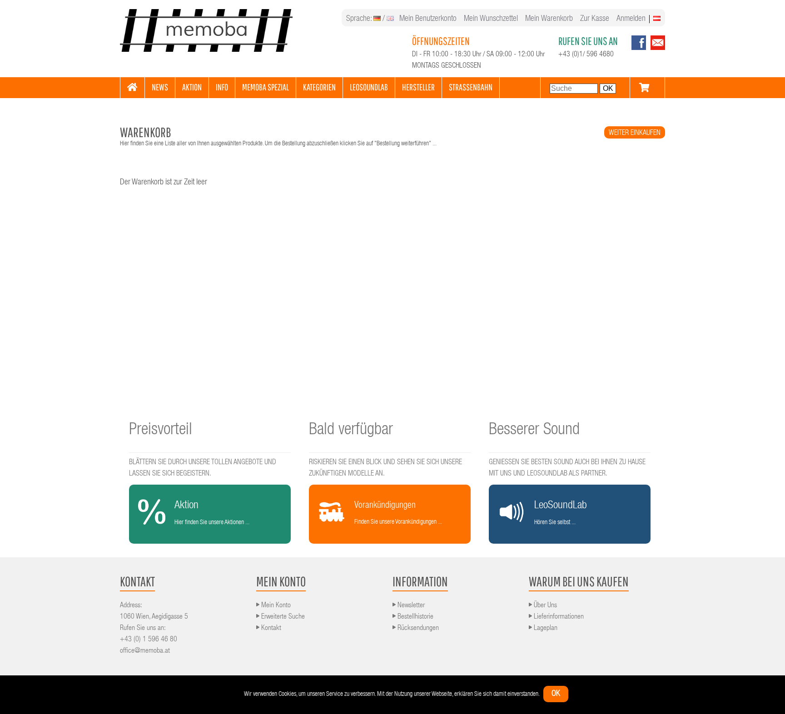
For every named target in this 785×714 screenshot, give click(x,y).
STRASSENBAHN (470, 87)
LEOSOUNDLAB (369, 87)
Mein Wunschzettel (491, 19)
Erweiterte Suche (282, 617)
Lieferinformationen (558, 617)
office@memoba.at (145, 651)
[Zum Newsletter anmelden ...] (655, 48)
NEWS (160, 87)
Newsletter (410, 606)
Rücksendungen (417, 628)
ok (556, 694)
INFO (222, 87)
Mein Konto (275, 606)
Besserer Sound (534, 430)
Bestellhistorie (414, 617)
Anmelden (631, 19)
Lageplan (544, 628)
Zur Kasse (594, 19)
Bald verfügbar (351, 430)
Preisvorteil (160, 430)
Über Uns (544, 606)
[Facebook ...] (638, 48)
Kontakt (270, 628)
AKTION (192, 87)
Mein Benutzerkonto (428, 19)
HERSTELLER (418, 87)
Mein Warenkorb (549, 19)
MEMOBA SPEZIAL (265, 87)
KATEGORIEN (319, 87)
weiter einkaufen (635, 133)
